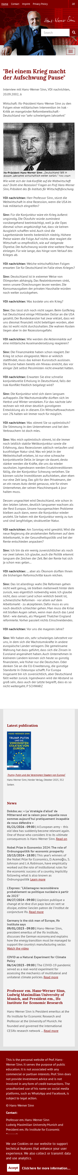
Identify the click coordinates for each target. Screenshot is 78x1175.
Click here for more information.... (46, 1168)
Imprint (26, 4)
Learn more (37, 879)
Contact (15, 4)
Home (4, 4)
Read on (61, 839)
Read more (36, 912)
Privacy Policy (40, 4)
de (73, 4)
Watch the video (18, 948)
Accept (13, 1168)
